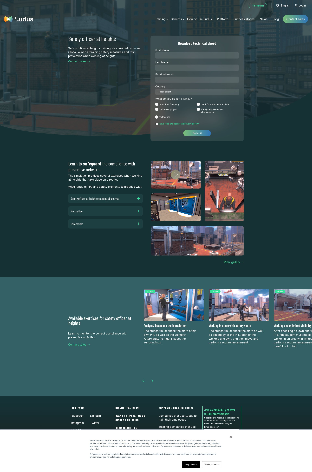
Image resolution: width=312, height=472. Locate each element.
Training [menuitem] (160, 19)
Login (302, 5)
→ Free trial (258, 5)
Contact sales (295, 19)
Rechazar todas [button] (212, 464)
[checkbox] (197, 110)
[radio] (176, 104)
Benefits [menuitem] (176, 19)
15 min (280, 291)
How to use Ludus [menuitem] (199, 19)
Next (153, 380)
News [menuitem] (263, 19)
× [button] (231, 435)
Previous (144, 380)
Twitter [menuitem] (94, 423)
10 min (150, 291)
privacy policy (191, 124)
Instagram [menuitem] (77, 423)
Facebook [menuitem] (77, 415)
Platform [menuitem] (222, 19)
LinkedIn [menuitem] (95, 415)
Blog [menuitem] (276, 19)
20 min (215, 291)
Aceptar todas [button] (191, 464)
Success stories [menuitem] (244, 19)
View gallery (232, 262)
